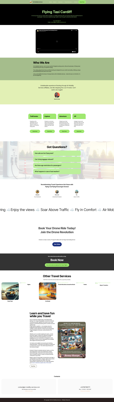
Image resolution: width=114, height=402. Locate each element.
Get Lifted (57, 244)
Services (60, 2)
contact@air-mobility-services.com (58, 22)
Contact (76, 2)
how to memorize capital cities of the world (41, 362)
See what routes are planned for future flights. (57, 265)
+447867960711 (85, 387)
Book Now (82, 2)
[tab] (57, 153)
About (54, 2)
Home (50, 2)
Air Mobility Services (38, 2)
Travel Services (68, 2)
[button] (57, 153)
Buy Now (33, 366)
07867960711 (58, 20)
